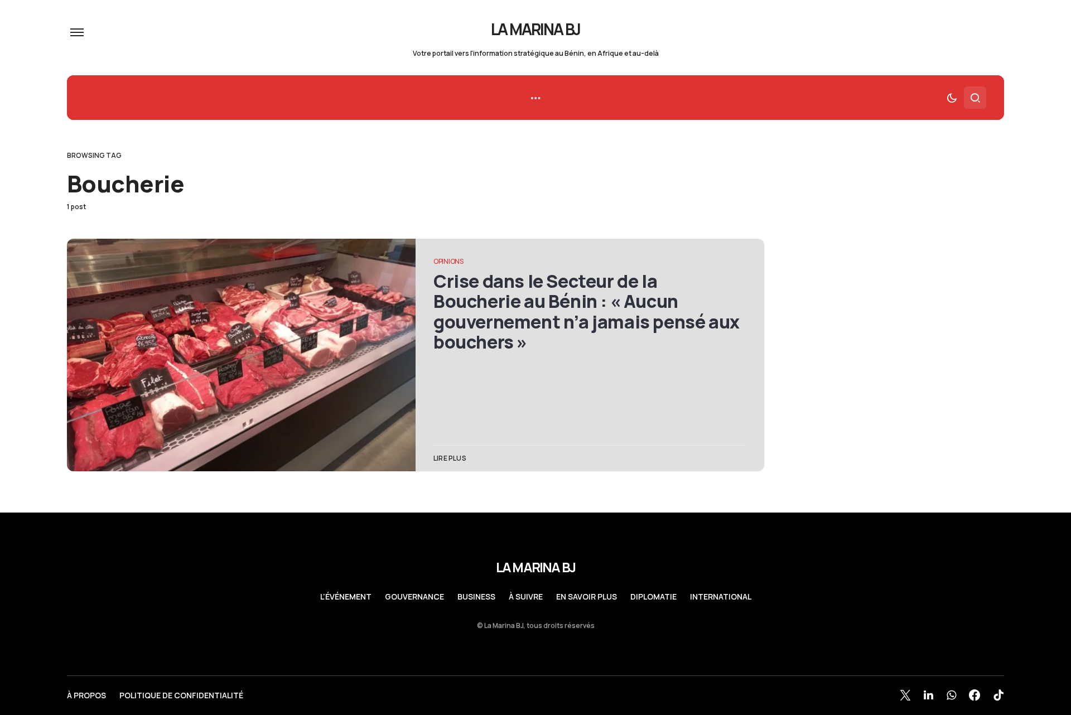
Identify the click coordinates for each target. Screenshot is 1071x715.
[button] (77, 32)
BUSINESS (476, 597)
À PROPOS (86, 695)
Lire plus (449, 458)
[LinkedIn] (928, 694)
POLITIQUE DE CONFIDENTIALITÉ (181, 695)
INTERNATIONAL (720, 597)
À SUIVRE (526, 597)
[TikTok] (998, 694)
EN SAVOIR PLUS (586, 597)
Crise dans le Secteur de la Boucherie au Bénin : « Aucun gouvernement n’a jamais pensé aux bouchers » (586, 311)
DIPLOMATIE (653, 597)
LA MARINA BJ (536, 29)
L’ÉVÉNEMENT (346, 597)
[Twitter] (905, 694)
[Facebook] (974, 694)
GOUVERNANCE (414, 597)
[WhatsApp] (951, 694)
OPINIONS (448, 261)
